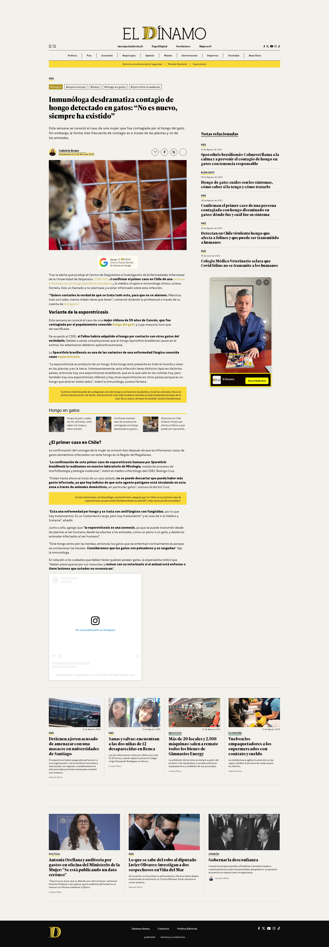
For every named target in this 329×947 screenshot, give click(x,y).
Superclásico (199, 64)
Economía (107, 55)
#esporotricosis (76, 87)
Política (72, 55)
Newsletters (183, 46)
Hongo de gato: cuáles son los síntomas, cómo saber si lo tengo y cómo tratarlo (237, 184)
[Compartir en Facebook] (164, 152)
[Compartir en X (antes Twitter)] (173, 152)
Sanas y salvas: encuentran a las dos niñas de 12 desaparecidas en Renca (134, 743)
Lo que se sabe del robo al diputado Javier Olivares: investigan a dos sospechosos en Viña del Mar (162, 864)
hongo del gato (123, 324)
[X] (263, 928)
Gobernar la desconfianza (233, 860)
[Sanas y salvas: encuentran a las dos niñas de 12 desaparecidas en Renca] (134, 712)
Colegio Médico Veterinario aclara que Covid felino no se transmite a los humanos (239, 263)
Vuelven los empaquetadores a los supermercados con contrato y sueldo (249, 746)
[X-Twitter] (267, 46)
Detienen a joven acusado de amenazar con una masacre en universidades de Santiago (74, 746)
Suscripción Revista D (130, 46)
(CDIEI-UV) (101, 279)
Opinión (149, 55)
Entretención (189, 55)
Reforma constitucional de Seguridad (142, 64)
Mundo (168, 55)
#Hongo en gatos (115, 87)
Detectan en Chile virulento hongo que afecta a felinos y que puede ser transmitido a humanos (173, 425)
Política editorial (187, 928)
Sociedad (233, 55)
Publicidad (149, 937)
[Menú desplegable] (50, 46)
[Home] (164, 32)
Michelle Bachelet (177, 64)
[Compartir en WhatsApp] (183, 152)
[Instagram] (275, 46)
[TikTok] (279, 46)
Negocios (175, 733)
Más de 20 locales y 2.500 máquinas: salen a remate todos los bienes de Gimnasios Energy (193, 746)
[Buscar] (54, 46)
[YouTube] (271, 46)
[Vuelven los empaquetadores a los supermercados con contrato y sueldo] (254, 712)
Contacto (163, 928)
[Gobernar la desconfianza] (244, 832)
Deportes (212, 55)
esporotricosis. (69, 357)
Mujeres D (205, 46)
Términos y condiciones (173, 937)
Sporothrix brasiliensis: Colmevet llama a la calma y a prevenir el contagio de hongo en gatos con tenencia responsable (240, 158)
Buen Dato (255, 55)
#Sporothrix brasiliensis (145, 87)
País (89, 55)
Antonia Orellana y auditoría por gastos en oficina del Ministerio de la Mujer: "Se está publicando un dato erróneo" (84, 867)
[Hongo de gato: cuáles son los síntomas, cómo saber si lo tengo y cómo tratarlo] (56, 424)
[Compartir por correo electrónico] (155, 152)
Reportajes (129, 55)
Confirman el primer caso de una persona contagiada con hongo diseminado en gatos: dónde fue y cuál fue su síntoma (238, 209)
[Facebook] (264, 46)
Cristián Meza (115, 766)
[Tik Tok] (279, 928)
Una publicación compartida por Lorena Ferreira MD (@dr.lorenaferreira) (95, 674)
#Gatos (95, 87)
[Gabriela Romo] (52, 152)
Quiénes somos (141, 928)
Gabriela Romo (69, 150)
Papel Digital (159, 46)
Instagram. (71, 304)
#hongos (55, 87)
